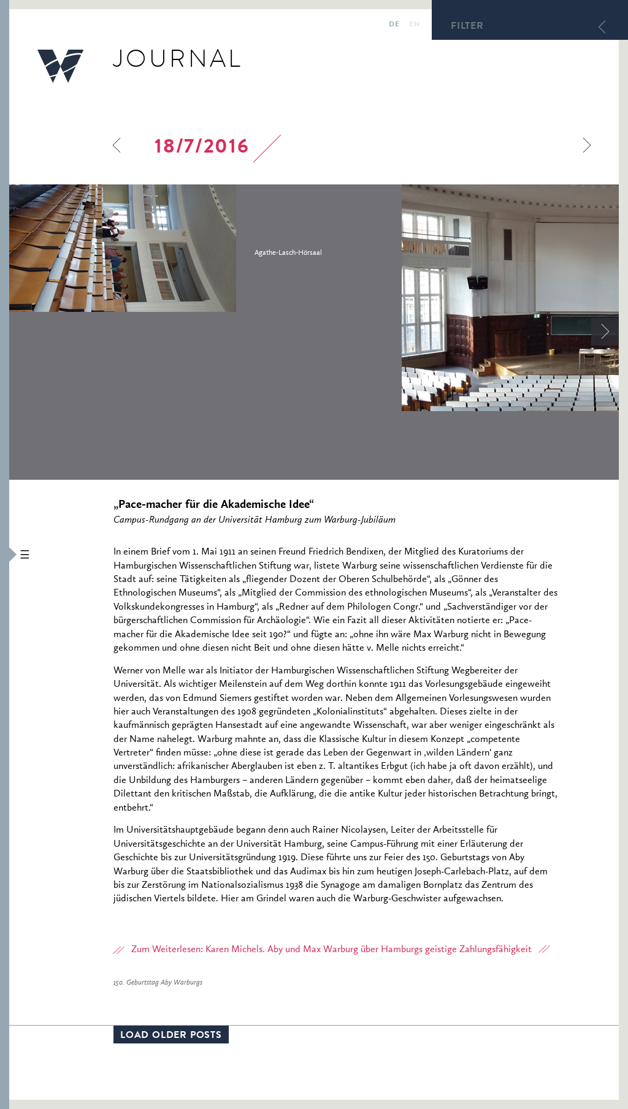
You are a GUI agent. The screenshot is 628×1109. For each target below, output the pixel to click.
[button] (4, 554)
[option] (205, 248)
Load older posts (171, 1036)
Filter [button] (467, 27)
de (394, 25)
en (414, 25)
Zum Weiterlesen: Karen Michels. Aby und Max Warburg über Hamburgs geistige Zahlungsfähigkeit (331, 950)
